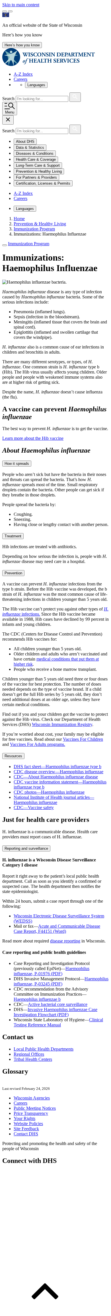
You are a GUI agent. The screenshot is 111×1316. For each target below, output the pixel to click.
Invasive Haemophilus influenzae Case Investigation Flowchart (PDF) (55, 1012)
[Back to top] (45, 1311)
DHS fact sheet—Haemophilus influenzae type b (57, 766)
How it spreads (17, 463)
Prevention (13, 573)
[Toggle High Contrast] (10, 11)
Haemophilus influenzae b (37, 999)
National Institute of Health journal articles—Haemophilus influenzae (54, 800)
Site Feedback (26, 1128)
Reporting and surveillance (26, 848)
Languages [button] (36, 85)
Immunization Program (28, 243)
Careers (20, 79)
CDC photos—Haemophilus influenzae (49, 792)
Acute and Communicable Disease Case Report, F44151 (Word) (57, 929)
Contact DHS (26, 1133)
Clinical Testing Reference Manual (58, 1022)
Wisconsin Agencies (32, 1098)
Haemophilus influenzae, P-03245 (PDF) (61, 981)
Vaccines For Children (83, 739)
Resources (13, 756)
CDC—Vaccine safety (34, 807)
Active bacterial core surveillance (57, 1004)
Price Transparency (31, 1113)
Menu (9, 112)
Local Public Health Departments (43, 1049)
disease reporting (65, 940)
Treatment (13, 536)
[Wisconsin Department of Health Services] (48, 64)
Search (9, 98)
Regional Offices (29, 1054)
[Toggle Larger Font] (4, 11)
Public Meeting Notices (35, 1108)
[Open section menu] (4, 245)
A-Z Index (23, 74)
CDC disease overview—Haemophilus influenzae (58, 771)
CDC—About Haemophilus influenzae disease (56, 776)
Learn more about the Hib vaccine (32, 438)
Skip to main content (20, 4)
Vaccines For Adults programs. (37, 744)
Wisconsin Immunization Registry (62, 724)
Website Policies (28, 1123)
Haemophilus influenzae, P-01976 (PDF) (51, 971)
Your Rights (24, 1118)
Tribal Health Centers (33, 1059)
